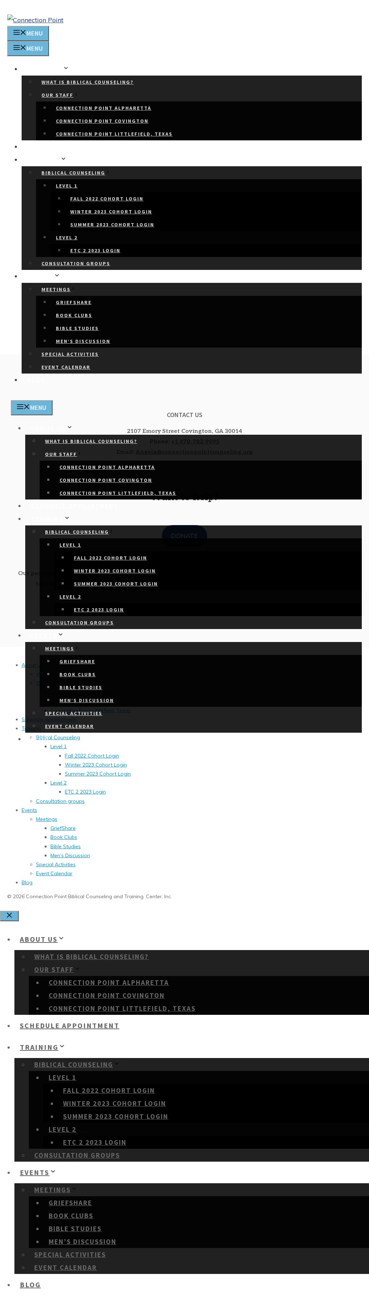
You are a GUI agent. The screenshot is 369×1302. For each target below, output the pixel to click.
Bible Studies (77, 328)
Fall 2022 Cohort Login (106, 198)
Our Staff (57, 95)
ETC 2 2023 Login (95, 250)
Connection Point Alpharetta (103, 108)
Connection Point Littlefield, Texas (114, 134)
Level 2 (66, 237)
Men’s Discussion (83, 341)
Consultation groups (75, 263)
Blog (36, 380)
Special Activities (70, 354)
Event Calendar (65, 367)
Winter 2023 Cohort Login (111, 211)
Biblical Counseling (73, 172)
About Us (45, 69)
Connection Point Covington (102, 121)
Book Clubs (74, 315)
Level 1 (66, 185)
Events (40, 276)
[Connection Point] (35, 20)
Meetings (56, 289)
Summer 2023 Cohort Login (112, 224)
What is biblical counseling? (87, 82)
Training (43, 159)
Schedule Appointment (71, 147)
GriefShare (74, 302)
